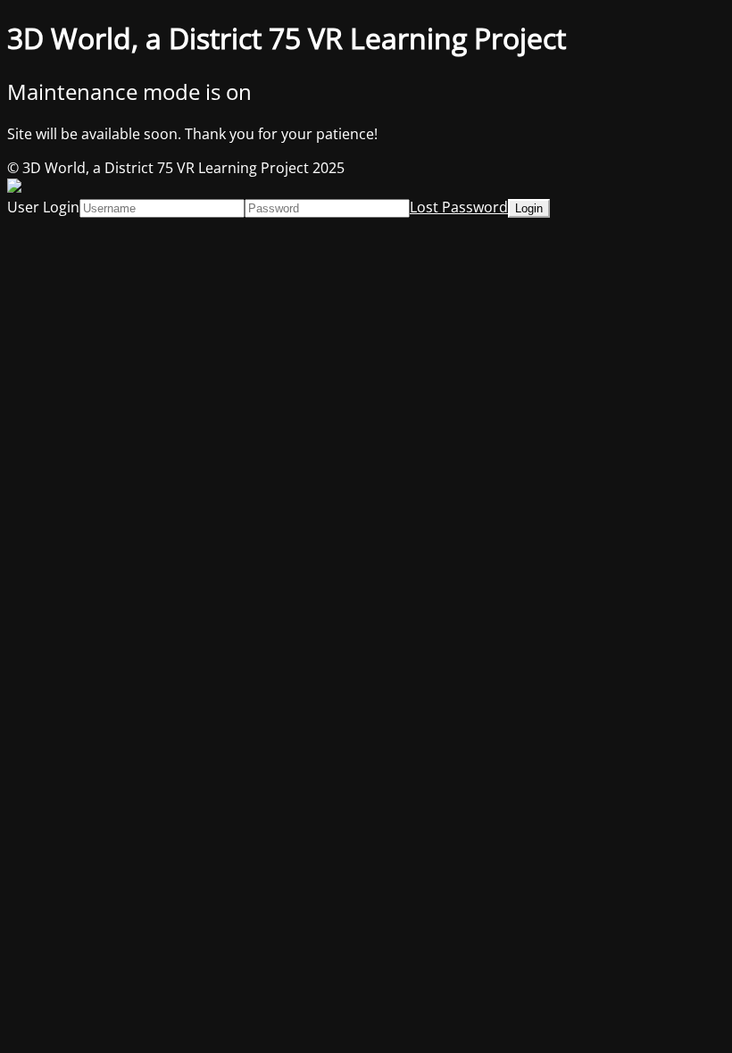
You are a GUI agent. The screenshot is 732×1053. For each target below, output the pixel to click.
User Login (43, 207)
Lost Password (459, 207)
